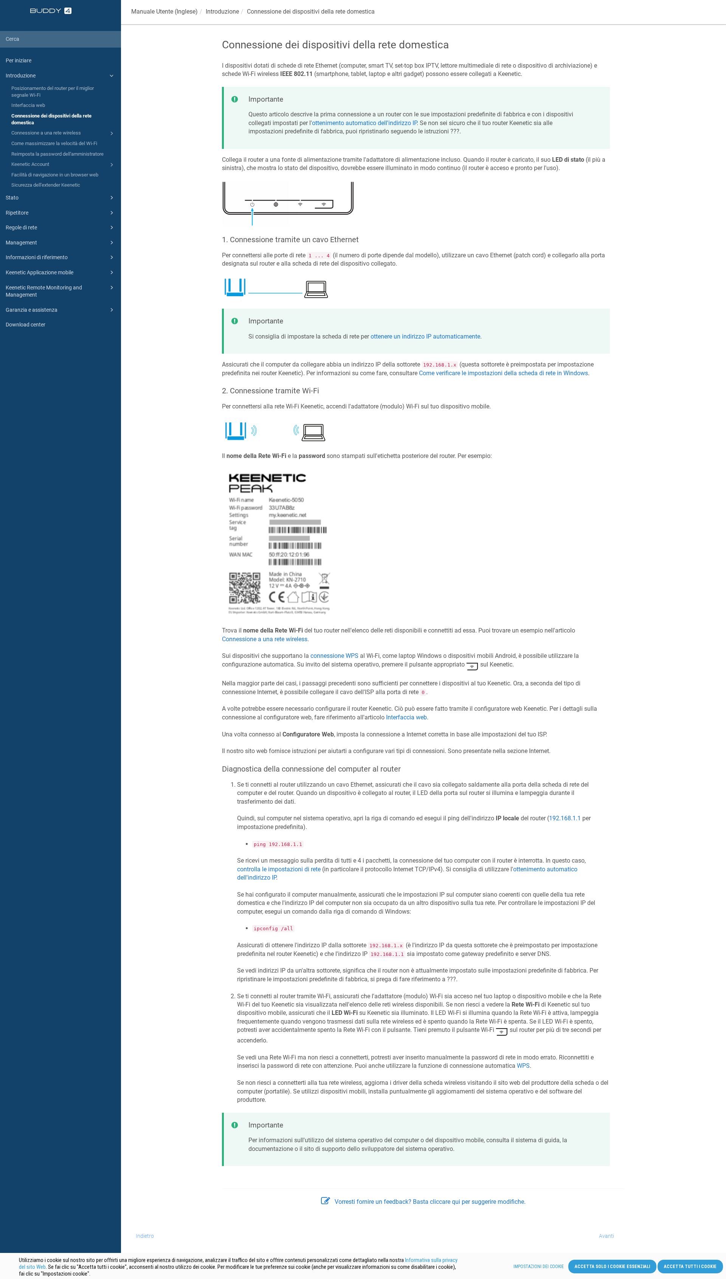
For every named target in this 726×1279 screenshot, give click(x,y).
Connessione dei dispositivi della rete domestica (51, 119)
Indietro (145, 1236)
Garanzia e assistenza (31, 310)
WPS (523, 1065)
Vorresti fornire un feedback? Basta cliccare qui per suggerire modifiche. (430, 1201)
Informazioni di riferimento (37, 257)
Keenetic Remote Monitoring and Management (44, 291)
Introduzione (21, 76)
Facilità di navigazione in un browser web (54, 175)
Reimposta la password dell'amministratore (57, 154)
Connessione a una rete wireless (46, 133)
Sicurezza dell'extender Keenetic (45, 185)
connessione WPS (334, 655)
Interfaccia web (28, 105)
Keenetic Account (30, 164)
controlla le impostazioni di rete (279, 869)
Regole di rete (21, 227)
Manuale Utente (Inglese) (164, 11)
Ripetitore (17, 213)
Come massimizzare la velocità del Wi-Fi (54, 143)
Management (21, 243)
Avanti (606, 1236)
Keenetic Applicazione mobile (39, 272)
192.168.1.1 (565, 818)
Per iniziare (18, 60)
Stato (12, 198)
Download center (25, 325)
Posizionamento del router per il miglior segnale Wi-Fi (52, 91)
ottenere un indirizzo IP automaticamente (425, 336)
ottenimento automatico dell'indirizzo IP (364, 123)
